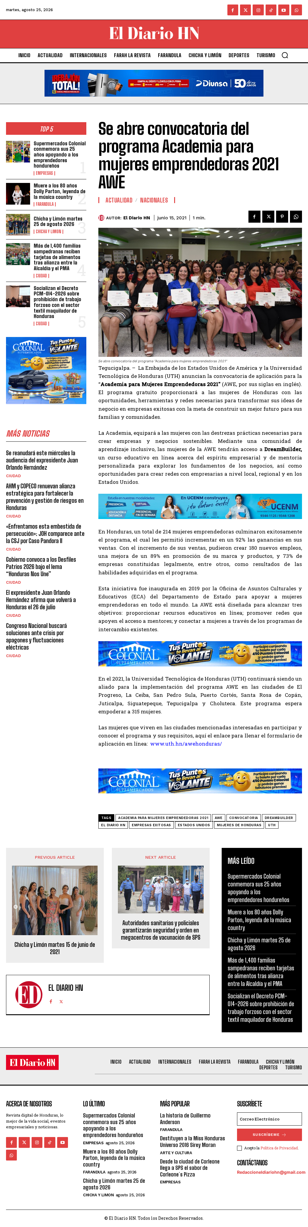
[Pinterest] (282, 217)
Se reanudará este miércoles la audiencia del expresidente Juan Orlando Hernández (42, 460)
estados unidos (194, 825)
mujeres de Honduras (239, 825)
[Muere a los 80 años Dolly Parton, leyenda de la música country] (18, 194)
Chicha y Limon (48, 232)
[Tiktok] (271, 10)
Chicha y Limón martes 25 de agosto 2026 (58, 221)
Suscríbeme (266, 1135)
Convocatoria (243, 818)
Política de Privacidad (279, 1147)
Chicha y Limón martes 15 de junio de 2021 (54, 948)
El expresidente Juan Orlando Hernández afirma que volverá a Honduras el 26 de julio (41, 599)
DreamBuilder (279, 818)
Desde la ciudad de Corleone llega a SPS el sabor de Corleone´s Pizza (190, 1168)
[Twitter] (245, 10)
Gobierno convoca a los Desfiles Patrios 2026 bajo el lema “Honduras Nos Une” (41, 566)
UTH (272, 825)
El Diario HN (136, 218)
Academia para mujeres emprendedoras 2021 (163, 818)
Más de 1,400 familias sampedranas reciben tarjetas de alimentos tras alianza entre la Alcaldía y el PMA (57, 257)
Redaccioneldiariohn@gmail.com (271, 1172)
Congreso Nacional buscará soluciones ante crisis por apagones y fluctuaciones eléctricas (36, 636)
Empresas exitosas (151, 825)
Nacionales (154, 200)
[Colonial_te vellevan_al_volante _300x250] (46, 409)
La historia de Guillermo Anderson (185, 1118)
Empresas (44, 173)
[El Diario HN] (102, 218)
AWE (219, 818)
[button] (285, 55)
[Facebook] (232, 10)
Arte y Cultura (176, 1153)
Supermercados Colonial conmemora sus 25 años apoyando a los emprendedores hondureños (60, 154)
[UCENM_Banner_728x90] (200, 523)
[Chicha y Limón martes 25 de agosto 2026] (18, 225)
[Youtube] (283, 10)
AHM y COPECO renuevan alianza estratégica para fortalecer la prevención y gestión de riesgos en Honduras (45, 496)
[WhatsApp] (296, 217)
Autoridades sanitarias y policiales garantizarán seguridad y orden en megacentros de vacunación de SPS (160, 930)
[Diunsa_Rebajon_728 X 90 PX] (154, 101)
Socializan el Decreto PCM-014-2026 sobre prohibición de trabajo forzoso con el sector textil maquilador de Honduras (57, 302)
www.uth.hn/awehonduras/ (186, 743)
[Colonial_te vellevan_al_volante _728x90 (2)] (200, 671)
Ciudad (41, 276)
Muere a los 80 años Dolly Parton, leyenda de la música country (59, 191)
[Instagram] (258, 10)
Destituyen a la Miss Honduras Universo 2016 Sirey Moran (192, 1141)
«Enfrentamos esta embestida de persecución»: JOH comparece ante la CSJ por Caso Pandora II (45, 533)
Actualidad (119, 200)
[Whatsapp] (296, 10)
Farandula (45, 204)
